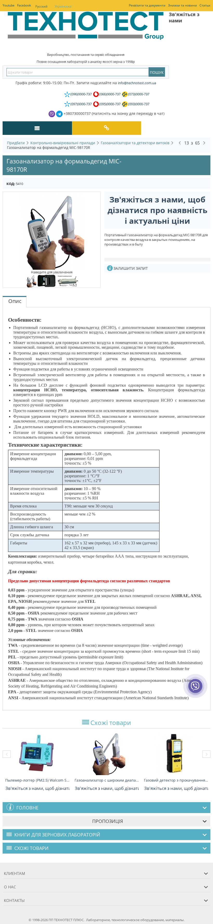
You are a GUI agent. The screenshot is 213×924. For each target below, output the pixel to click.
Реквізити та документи (147, 5)
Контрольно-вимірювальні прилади (62, 142)
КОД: (10, 183)
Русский (41, 6)
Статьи (204, 5)
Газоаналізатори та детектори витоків (135, 142)
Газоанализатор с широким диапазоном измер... (107, 780)
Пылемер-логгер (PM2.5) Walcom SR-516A (37, 780)
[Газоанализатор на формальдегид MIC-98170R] (46, 280)
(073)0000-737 (138, 94)
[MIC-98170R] (51, 230)
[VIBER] (195, 689)
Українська (63, 6)
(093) (138, 104)
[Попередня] (179, 143)
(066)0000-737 (110, 94)
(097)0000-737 (81, 104)
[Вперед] (204, 143)
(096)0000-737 (81, 94)
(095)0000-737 (110, 104)
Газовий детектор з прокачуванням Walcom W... (176, 780)
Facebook (24, 5)
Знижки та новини (182, 5)
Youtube (9, 5)
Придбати (16, 142)
